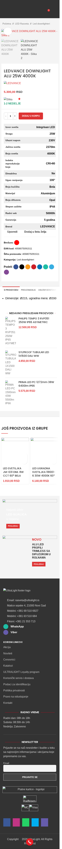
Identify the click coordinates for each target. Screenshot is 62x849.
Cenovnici (9, 659)
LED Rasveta (22, 23)
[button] (24, 455)
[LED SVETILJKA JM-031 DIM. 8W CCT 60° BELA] (15, 451)
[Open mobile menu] (5, 11)
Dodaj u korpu (31, 116)
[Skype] (35, 823)
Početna (6, 23)
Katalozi (8, 665)
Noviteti (7, 653)
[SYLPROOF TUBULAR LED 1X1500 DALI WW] (10, 362)
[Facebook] (7, 823)
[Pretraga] (13, 11)
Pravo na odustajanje (15, 696)
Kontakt (7, 702)
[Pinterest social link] (33, 266)
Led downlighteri (41, 23)
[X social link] (21, 266)
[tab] (11, 290)
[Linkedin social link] (39, 266)
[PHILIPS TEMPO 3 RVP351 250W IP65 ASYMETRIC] (10, 331)
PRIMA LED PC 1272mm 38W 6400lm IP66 (36, 384)
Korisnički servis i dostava (18, 678)
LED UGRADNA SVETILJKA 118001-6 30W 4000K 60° (43, 472)
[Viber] (44, 823)
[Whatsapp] (26, 823)
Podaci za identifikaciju (16, 684)
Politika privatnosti (14, 690)
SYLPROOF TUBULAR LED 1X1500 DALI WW (34, 354)
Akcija (7, 647)
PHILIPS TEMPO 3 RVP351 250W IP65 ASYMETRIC (34, 320)
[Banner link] (29, 515)
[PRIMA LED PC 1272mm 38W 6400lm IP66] (10, 392)
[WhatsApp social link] (45, 266)
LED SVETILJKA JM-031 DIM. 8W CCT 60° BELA (13, 472)
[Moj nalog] (54, 11)
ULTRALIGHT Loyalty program (21, 672)
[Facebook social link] (15, 266)
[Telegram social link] (51, 266)
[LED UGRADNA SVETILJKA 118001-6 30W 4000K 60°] (44, 451)
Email (6, 763)
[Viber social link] (6, 272)
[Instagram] (16, 823)
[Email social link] (27, 266)
